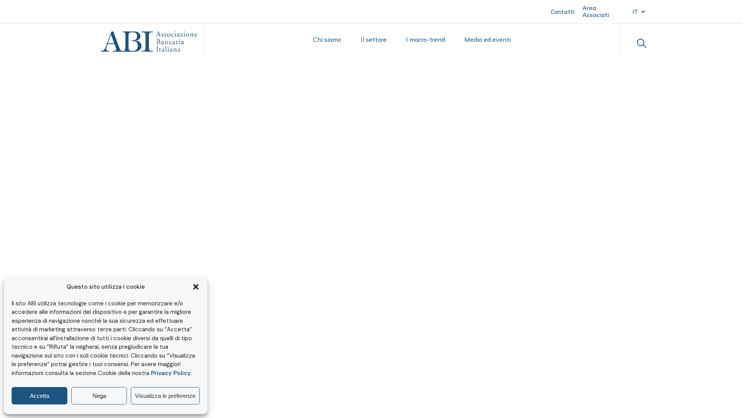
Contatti (563, 11)
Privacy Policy (171, 373)
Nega (99, 395)
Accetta (39, 395)
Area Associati (595, 11)
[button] (196, 287)
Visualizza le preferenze (165, 395)
